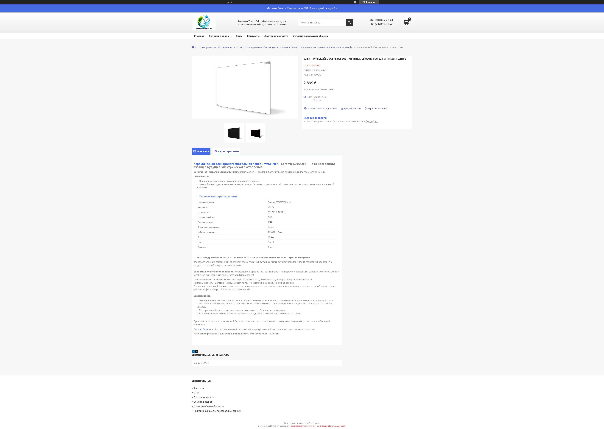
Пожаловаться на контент (302, 426)
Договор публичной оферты (208, 406)
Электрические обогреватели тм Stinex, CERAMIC (272, 47)
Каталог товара (219, 35)
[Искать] (349, 22)
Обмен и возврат (202, 401)
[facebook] (193, 351)
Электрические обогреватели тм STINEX (222, 47)
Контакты (253, 35)
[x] (196, 351)
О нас (239, 35)
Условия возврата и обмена (310, 35)
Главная (199, 35)
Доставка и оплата (276, 35)
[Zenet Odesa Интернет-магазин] (203, 22)
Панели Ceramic (202, 329)
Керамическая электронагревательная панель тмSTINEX (236, 164)
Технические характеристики (218, 196)
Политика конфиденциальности (331, 426)
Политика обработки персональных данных (216, 410)
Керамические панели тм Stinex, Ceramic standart (327, 47)
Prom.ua (316, 423)
